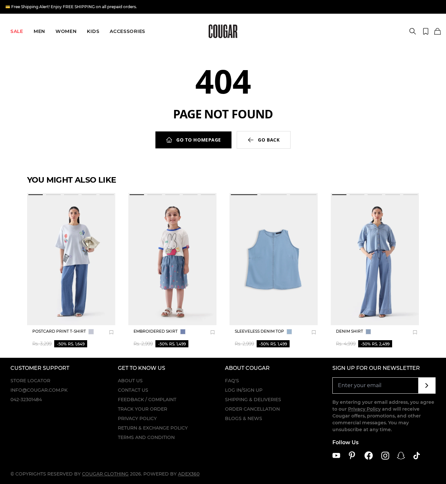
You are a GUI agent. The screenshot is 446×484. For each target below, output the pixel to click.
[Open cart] (437, 31)
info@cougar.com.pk (39, 390)
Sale (16, 31)
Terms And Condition (146, 437)
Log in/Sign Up (244, 390)
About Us (130, 381)
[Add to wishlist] (111, 332)
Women (66, 31)
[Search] (412, 31)
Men (39, 31)
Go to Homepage (198, 140)
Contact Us (133, 390)
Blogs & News (243, 418)
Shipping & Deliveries (253, 399)
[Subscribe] (427, 385)
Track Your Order (142, 409)
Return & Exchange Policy (153, 428)
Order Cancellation (252, 409)
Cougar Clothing (105, 474)
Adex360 (188, 474)
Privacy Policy (137, 418)
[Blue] (91, 331)
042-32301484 (26, 399)
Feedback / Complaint (147, 399)
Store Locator (30, 381)
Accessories (127, 31)
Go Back (269, 140)
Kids (93, 31)
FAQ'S (232, 381)
